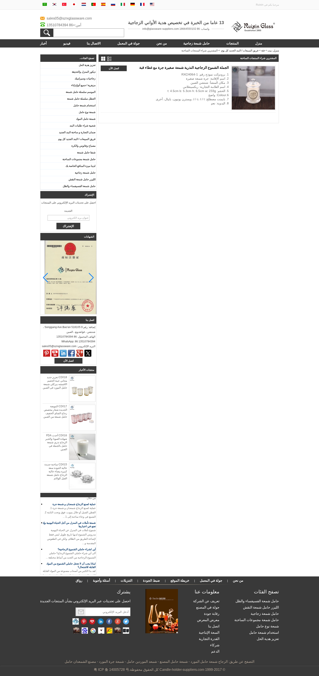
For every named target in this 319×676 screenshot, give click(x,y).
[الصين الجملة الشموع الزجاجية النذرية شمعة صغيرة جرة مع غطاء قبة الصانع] (253, 88)
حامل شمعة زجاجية (196, 43)
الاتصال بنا (94, 43)
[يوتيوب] (54, 353)
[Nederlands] (83, 4)
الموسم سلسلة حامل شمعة (80, 92)
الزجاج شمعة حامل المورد (209, 661)
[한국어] (54, 4)
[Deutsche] (132, 4)
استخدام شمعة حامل (84, 105)
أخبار (43, 43)
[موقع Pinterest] (84, 621)
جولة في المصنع (207, 607)
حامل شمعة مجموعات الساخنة (78, 159)
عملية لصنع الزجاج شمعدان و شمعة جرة (74, 501)
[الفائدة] (46, 353)
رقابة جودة (211, 613)
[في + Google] (117, 621)
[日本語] (74, 4)
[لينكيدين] (63, 353)
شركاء (214, 645)
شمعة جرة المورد (111, 661)
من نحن (161, 43)
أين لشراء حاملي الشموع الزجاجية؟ (77, 546)
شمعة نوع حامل (87, 112)
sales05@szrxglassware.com (69, 18)
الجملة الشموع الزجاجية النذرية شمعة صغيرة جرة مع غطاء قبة (184, 67)
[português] (93, 4)
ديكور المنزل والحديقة (83, 71)
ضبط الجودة (151, 580)
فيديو (66, 43)
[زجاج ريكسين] (253, 31)
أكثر (271, 106)
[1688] (118, 630)
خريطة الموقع (180, 580)
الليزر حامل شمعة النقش (82, 179)
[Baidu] (85, 630)
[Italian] (122, 4)
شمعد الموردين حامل (142, 661)
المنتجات (232, 43)
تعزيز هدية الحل (87, 65)
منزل (258, 43)
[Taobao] (76, 630)
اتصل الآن (68, 360)
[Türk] (64, 4)
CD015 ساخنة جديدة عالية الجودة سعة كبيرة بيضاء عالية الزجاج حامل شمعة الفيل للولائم (55, 471)
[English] (152, 4)
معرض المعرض (208, 620)
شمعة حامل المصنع (174, 661)
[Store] (109, 630)
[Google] (93, 630)
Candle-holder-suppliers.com (182, 669)
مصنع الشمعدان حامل (80, 661)
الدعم (215, 651)
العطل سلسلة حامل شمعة (81, 98)
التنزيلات (126, 580)
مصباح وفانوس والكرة (83, 145)
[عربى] (44, 4)
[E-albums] (161, 632)
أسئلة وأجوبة (101, 580)
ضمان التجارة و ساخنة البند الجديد (77, 132)
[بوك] (71, 353)
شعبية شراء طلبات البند (82, 125)
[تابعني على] (100, 621)
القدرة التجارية (209, 639)
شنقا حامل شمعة (86, 152)
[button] (45, 277)
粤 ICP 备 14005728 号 (111, 669)
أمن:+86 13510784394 (64, 25)
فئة (263, 50)
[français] (142, 4)
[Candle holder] (126, 630)
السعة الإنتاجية (209, 632)
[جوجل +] (79, 353)
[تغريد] (87, 353)
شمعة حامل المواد (85, 118)
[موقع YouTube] (92, 621)
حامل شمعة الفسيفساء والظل (79, 186)
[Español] (103, 4)
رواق (79, 580)
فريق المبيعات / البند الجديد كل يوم (239, 50)
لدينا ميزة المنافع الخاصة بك (80, 165)
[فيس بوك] (109, 621)
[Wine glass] (101, 630)
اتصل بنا (213, 626)
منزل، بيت (273, 50)
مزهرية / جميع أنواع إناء (83, 85)
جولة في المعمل (128, 43)
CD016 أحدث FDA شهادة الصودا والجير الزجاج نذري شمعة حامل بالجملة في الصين (56, 442)
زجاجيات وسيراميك (85, 78)
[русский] (113, 4)
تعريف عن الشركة (206, 601)
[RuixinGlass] (75, 621)
